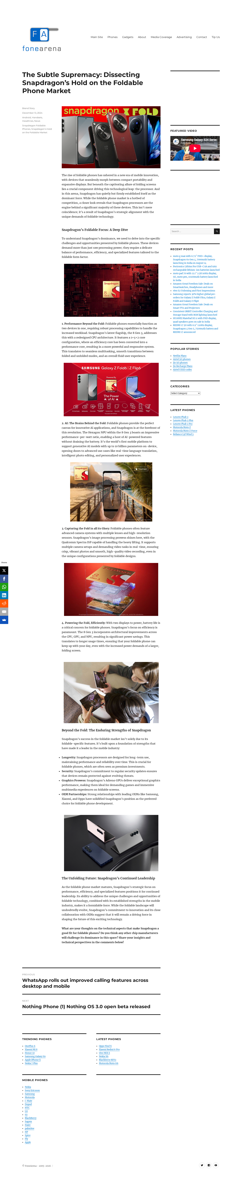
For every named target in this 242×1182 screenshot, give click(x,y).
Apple (28, 1142)
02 (26, 1114)
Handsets (37, 117)
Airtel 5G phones (182, 359)
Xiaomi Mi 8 (31, 1049)
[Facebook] (4, 579)
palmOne (29, 1128)
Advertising (184, 37)
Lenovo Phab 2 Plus (183, 420)
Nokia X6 (103, 1056)
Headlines (27, 121)
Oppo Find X (105, 1046)
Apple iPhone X (33, 1059)
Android (26, 117)
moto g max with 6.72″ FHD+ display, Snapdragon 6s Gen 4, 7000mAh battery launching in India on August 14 (194, 259)
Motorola (30, 1097)
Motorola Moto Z (182, 427)
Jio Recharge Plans (182, 366)
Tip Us (216, 37)
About (142, 37)
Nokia (28, 1087)
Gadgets (127, 37)
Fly (26, 1138)
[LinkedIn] (4, 595)
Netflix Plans (180, 355)
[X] (4, 570)
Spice (27, 1135)
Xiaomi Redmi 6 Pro (109, 1049)
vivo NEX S (104, 1053)
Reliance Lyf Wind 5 (183, 434)
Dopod (28, 1104)
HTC (27, 1107)
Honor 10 (30, 1053)
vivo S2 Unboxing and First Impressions (194, 290)
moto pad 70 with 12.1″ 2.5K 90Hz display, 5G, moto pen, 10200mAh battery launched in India (195, 277)
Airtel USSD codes (182, 369)
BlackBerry (30, 1118)
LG (26, 1111)
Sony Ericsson (32, 1090)
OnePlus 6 (30, 1046)
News (37, 121)
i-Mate (28, 1100)
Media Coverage (161, 37)
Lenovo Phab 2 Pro (182, 424)
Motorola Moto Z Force (185, 430)
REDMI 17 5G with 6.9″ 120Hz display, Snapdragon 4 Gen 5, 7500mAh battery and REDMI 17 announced (195, 329)
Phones (113, 37)
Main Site (97, 37)
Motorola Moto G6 (108, 1063)
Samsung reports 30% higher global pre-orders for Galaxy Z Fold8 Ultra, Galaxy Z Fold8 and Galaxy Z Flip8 (194, 297)
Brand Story (28, 108)
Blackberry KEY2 (107, 1059)
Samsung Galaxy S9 (35, 1056)
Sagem (28, 1121)
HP (26, 1132)
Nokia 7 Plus (31, 1063)
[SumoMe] (4, 620)
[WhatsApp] (4, 587)
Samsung (30, 1094)
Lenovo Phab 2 (180, 417)
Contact (201, 37)
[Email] (4, 612)
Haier (28, 1125)
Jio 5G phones (180, 362)
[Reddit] (4, 603)
